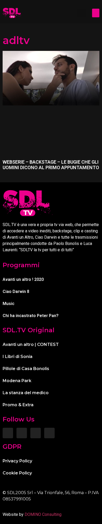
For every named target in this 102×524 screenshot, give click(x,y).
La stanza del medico (26, 392)
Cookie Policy (17, 472)
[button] (81, 13)
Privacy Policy (17, 460)
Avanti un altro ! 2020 (23, 279)
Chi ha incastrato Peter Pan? (31, 315)
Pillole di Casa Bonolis (26, 368)
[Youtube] (49, 433)
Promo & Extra (18, 404)
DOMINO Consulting (43, 514)
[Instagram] (21, 433)
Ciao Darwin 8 (16, 291)
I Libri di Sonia (17, 356)
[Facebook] (8, 433)
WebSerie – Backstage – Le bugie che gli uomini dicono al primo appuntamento (51, 164)
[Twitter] (35, 433)
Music (8, 303)
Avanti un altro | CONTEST (31, 344)
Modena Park (17, 380)
